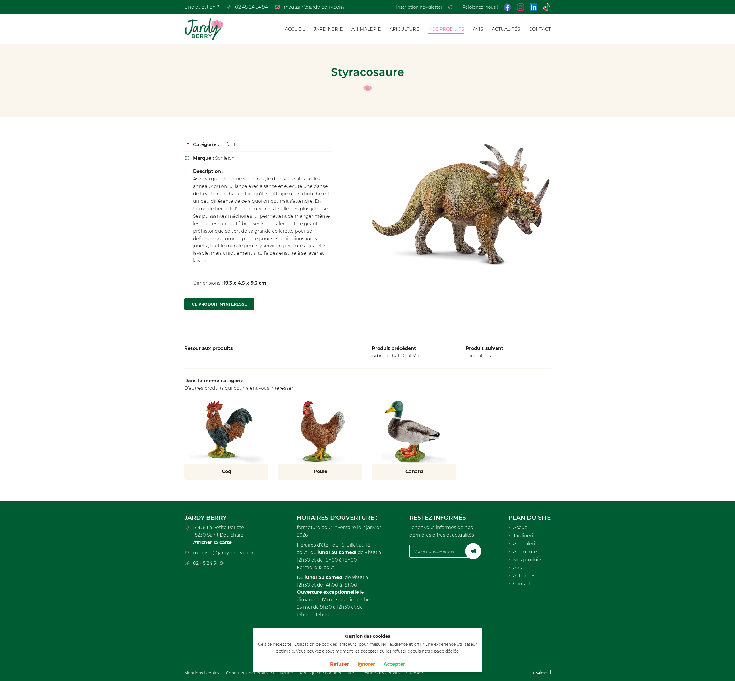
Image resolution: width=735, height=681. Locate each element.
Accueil (295, 29)
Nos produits (446, 29)
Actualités (506, 29)
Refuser (339, 664)
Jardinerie (328, 29)
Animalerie (366, 29)
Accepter (394, 664)
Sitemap (414, 673)
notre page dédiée (440, 651)
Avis (478, 29)
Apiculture (404, 29)
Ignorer (366, 664)
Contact (540, 29)
